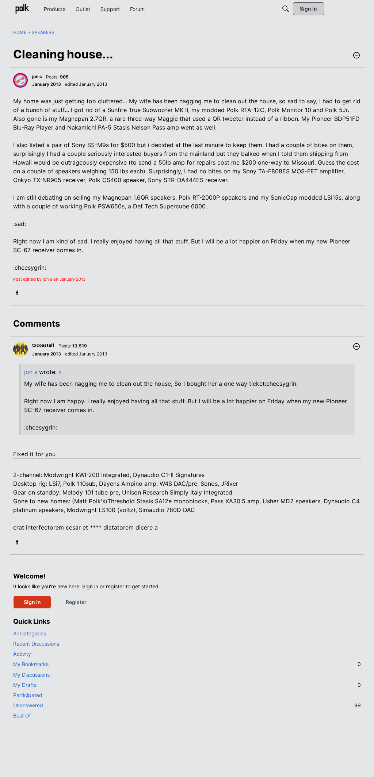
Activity (22, 654)
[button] (356, 56)
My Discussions (31, 675)
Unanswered (187, 705)
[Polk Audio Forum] (22, 9)
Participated (27, 695)
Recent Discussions (36, 644)
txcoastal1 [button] (43, 345)
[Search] (285, 8)
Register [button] (76, 602)
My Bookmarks (187, 664)
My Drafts (187, 685)
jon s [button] (37, 76)
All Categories (29, 633)
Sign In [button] (32, 602)
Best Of (22, 715)
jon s (30, 372)
